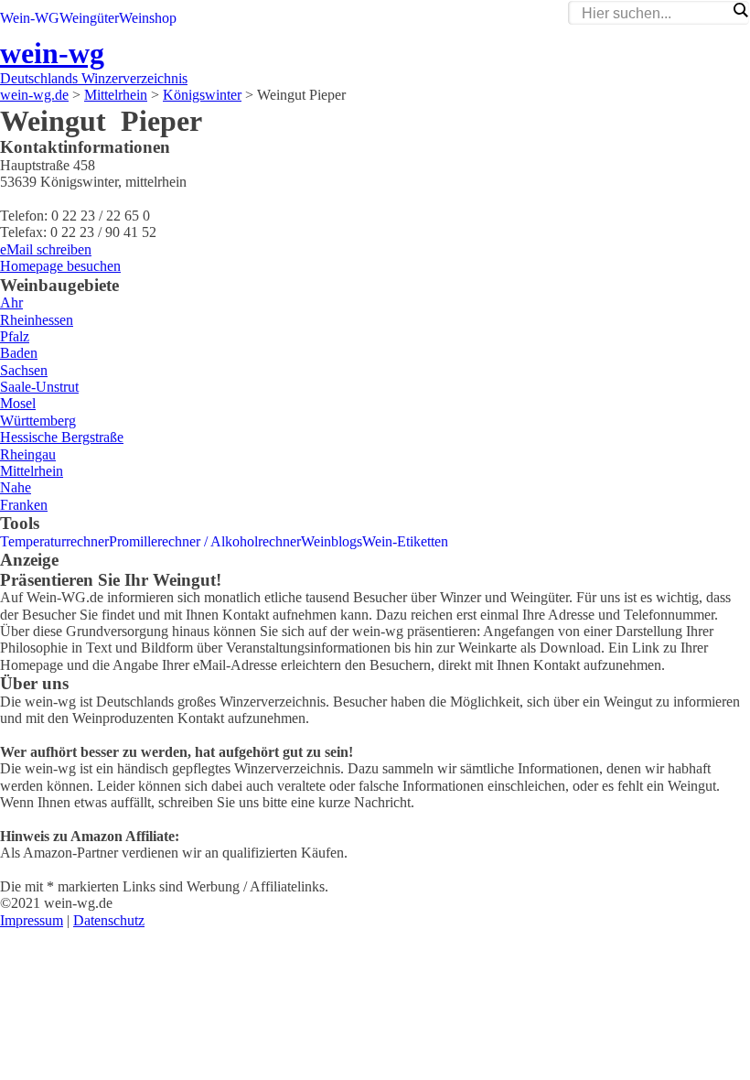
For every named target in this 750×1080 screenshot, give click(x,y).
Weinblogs (331, 541)
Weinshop (148, 18)
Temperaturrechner (54, 541)
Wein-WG (29, 18)
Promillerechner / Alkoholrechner (205, 541)
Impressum (31, 920)
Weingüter (89, 18)
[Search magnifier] (740, 10)
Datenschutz (109, 920)
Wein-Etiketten (405, 541)
